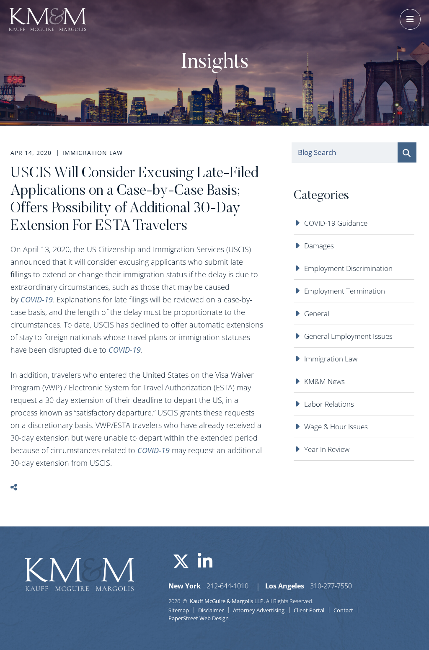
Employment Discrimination (348, 268)
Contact (343, 610)
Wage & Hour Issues (336, 426)
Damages (319, 245)
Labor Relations (329, 404)
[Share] (19, 487)
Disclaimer (211, 610)
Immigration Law (330, 359)
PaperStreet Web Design (198, 618)
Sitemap (178, 610)
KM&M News (324, 381)
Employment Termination (344, 291)
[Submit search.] (407, 152)
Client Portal (309, 610)
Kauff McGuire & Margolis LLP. (227, 601)
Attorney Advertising (258, 610)
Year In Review (326, 449)
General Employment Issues (348, 336)
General (316, 313)
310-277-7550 (331, 586)
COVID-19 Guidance (335, 223)
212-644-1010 (227, 586)
